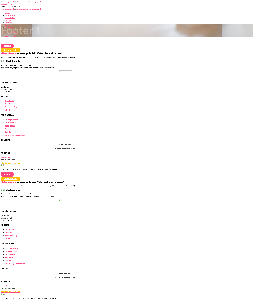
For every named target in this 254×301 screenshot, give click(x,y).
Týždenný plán (11, 123)
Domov (7, 13)
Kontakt (7, 46)
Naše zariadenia (11, 15)
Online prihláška (10, 50)
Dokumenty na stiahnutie (15, 135)
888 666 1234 (6, 4)
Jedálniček (9, 129)
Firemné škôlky (10, 18)
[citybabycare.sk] (7, 2)
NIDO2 (7, 110)
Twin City (8, 104)
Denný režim (10, 126)
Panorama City (11, 107)
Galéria (8, 132)
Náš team (8, 22)
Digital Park (9, 101)
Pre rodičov (9, 20)
